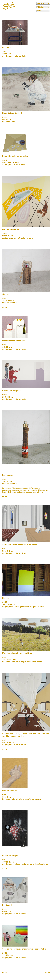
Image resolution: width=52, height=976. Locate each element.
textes (47, 972)
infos (4, 973)
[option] (15, 32)
